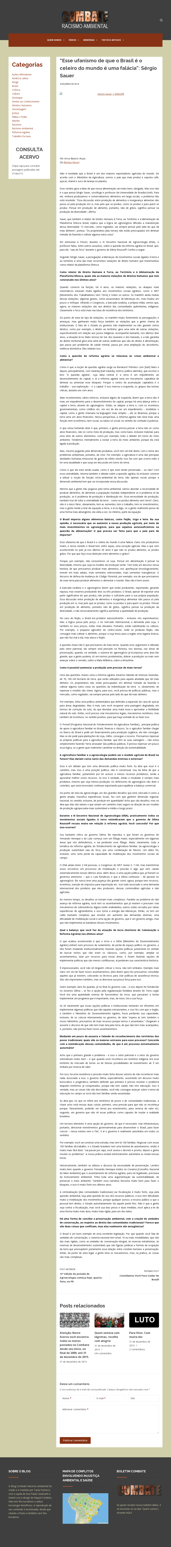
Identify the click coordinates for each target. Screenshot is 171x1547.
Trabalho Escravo (21, 136)
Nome (66, 1398)
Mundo (16, 120)
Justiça (15, 113)
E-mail (101, 1398)
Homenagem (19, 109)
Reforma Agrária (21, 132)
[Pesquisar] (161, 20)
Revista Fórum (71, 162)
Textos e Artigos (111, 40)
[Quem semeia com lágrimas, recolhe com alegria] (109, 1320)
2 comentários (137, 1349)
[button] (64, 40)
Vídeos (72, 40)
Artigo (15, 82)
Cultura (16, 93)
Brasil (15, 86)
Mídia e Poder (19, 116)
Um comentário (103, 1353)
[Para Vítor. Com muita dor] (144, 1320)
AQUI (129, 1512)
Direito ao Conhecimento (25, 101)
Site (133, 1398)
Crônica (16, 89)
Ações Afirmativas (22, 74)
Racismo (16, 124)
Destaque (17, 97)
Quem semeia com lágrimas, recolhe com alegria (107, 1337)
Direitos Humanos (22, 105)
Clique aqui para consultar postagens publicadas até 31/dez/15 (26, 169)
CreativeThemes (67, 1541)
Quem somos (54, 40)
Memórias (88, 40)
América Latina (20, 78)
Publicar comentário (75, 1440)
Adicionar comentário (75, 1409)
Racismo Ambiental (22, 128)
